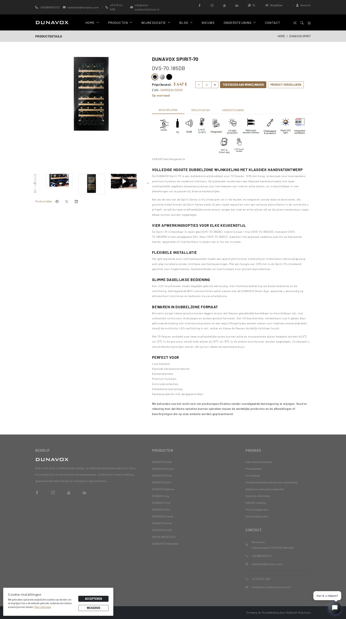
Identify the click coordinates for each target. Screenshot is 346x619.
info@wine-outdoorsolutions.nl (147, 7)
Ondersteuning (238, 22)
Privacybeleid (253, 468)
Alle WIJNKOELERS (163, 536)
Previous (37, 113)
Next (145, 113)
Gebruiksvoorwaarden (259, 462)
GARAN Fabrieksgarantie (168, 159)
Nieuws (208, 22)
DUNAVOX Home (162, 523)
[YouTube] (224, 5)
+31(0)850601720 (50, 7)
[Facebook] (199, 5)
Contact (272, 22)
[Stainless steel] (162, 77)
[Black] (155, 77)
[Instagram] (212, 5)
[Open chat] (334, 607)
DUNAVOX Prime (162, 475)
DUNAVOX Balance (163, 489)
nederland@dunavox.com (83, 7)
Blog (183, 22)
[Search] (302, 22)
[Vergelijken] (294, 22)
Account (305, 5)
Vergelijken (276, 5)
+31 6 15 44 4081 (116, 7)
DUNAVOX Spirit (300, 36)
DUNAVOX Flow (161, 502)
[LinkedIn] (236, 5)
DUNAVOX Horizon (163, 468)
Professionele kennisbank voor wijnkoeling (271, 482)
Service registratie (256, 516)
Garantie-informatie (257, 496)
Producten (118, 22)
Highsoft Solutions (298, 612)
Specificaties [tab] (200, 110)
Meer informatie (42, 607)
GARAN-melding (255, 502)
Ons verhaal (252, 475)
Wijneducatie (153, 22)
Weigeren (93, 608)
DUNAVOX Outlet (162, 530)
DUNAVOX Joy (160, 496)
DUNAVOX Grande (162, 516)
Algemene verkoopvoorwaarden (264, 489)
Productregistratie (256, 509)
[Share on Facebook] (57, 201)
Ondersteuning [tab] (233, 110)
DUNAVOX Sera (161, 509)
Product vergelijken (286, 84)
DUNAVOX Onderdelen (165, 543)
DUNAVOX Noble (162, 462)
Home (90, 22)
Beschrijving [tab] (168, 110)
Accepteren (93, 598)
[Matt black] (169, 77)
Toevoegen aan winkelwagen (243, 84)
